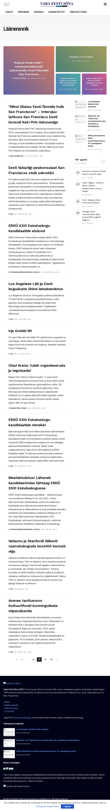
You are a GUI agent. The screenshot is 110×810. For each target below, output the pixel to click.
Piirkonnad (23, 12)
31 (89, 61)
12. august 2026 (35, 78)
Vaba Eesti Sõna (20, 78)
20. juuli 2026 (66, 89)
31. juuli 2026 (79, 61)
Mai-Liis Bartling (16, 156)
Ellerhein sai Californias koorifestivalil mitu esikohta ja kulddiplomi (97, 121)
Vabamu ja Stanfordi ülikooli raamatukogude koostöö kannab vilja (37, 546)
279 (29, 354)
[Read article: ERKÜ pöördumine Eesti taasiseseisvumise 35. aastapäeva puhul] (81, 138)
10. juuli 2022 (21, 319)
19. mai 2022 (47, 529)
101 (56, 529)
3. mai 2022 (20, 589)
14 (45, 659)
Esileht (9, 12)
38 (31, 652)
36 (45, 78)
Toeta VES (9, 711)
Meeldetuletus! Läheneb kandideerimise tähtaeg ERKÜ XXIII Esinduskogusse (34, 483)
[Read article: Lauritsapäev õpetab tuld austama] (81, 104)
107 (44, 408)
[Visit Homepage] (57, 4)
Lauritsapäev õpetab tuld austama (94, 104)
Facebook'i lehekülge (21, 718)
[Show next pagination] (57, 659)
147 (42, 156)
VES (11, 214)
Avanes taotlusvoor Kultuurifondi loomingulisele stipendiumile (33, 605)
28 (32, 214)
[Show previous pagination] (16, 659)
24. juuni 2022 (34, 408)
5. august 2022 (48, 272)
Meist (7, 702)
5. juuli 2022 (20, 354)
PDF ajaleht (81, 159)
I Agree (67, 806)
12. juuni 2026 (92, 89)
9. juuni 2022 (21, 466)
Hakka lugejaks (11, 705)
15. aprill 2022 (21, 652)
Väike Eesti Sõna (78, 12)
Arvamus (39, 12)
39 (75, 89)
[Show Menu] (105, 4)
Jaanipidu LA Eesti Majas (81, 57)
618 (30, 466)
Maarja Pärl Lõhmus (18, 408)
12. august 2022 (22, 214)
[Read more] (62, 156)
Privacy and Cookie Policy (47, 806)
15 (51, 659)
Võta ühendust (11, 708)
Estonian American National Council (25, 272)
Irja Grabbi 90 (20, 331)
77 (30, 319)
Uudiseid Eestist (56, 12)
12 (33, 659)
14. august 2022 (32, 156)
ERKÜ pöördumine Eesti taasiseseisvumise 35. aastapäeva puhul (96, 141)
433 (58, 272)
